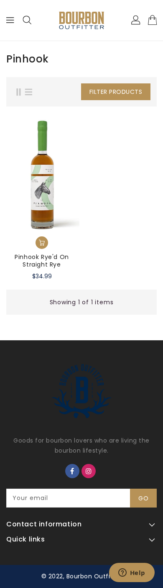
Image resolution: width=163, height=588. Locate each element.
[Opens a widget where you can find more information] (132, 573)
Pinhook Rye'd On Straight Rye (42, 260)
